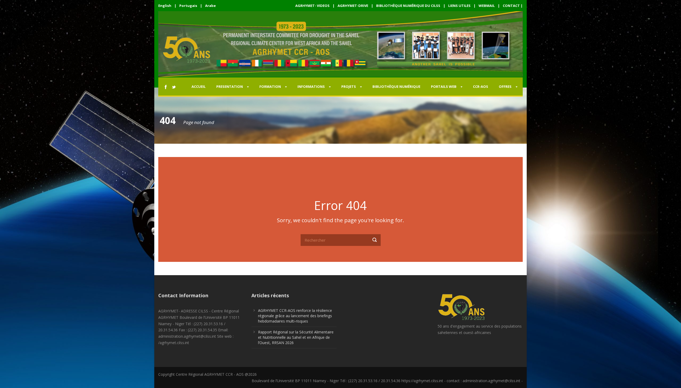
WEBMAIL (487, 5)
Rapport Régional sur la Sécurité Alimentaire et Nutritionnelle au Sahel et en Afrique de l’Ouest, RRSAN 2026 (296, 337)
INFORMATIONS (311, 86)
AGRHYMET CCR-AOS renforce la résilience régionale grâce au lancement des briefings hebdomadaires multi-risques (295, 316)
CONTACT (511, 5)
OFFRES (505, 86)
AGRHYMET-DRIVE (353, 5)
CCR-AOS (480, 86)
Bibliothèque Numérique (396, 86)
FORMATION (270, 86)
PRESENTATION (229, 86)
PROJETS (348, 86)
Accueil (199, 86)
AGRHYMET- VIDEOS (312, 5)
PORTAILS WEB (443, 86)
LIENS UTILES (459, 5)
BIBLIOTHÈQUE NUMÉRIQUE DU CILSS (408, 5)
